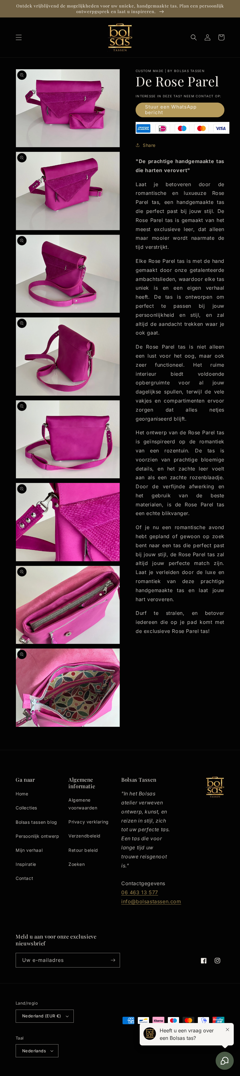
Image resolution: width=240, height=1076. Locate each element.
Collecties (26, 807)
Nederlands (34, 1050)
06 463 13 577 (139, 892)
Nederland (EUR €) (41, 1015)
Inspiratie (26, 864)
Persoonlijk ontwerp (37, 836)
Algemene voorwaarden (83, 803)
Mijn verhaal (29, 850)
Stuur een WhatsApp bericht (171, 109)
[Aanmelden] (113, 960)
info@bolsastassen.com (151, 901)
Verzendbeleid (84, 835)
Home (22, 793)
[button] (19, 37)
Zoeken (76, 864)
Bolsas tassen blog (36, 822)
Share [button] (149, 145)
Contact (24, 878)
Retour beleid (83, 850)
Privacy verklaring (88, 821)
